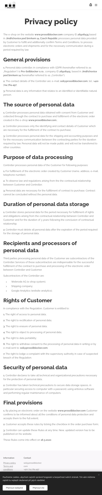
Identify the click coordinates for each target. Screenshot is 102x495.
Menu (96, 5)
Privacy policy (9, 463)
